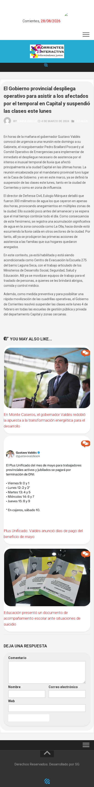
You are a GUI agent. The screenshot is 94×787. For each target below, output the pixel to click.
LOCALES (81, 121)
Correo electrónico (64, 687)
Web (11, 701)
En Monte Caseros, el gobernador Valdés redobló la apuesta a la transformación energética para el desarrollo (45, 420)
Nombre (15, 687)
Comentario (18, 658)
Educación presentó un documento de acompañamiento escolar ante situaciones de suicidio (42, 618)
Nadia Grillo (27, 121)
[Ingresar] (46, 65)
